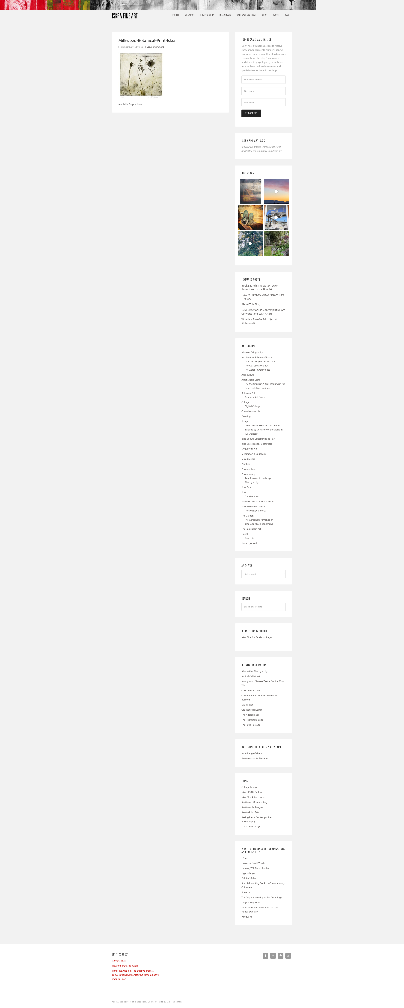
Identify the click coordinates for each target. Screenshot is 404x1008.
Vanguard (246, 916)
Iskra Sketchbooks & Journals (256, 443)
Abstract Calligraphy (252, 352)
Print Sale (246, 487)
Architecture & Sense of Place (256, 357)
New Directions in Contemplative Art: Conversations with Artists (263, 311)
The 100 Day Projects (255, 510)
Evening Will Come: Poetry (255, 868)
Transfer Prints (252, 496)
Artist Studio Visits (250, 379)
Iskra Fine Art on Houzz (253, 797)
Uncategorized (249, 543)
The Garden (247, 515)
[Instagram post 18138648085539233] (276, 191)
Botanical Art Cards (254, 397)
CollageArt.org (249, 787)
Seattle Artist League (252, 807)
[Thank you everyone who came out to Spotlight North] (276, 243)
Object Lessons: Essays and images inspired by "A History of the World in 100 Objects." (264, 429)
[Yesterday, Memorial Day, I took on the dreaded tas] (250, 217)
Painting (245, 463)
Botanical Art (248, 393)
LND (169, 1002)
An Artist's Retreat (250, 676)
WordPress (178, 1002)
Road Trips (250, 538)
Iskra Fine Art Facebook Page (256, 637)
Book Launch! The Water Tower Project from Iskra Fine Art (259, 287)
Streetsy (245, 892)
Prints (244, 492)
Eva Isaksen (247, 704)
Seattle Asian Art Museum (254, 758)
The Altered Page (250, 714)
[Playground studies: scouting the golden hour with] (250, 191)
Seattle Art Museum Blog (254, 802)
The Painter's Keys (250, 826)
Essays (244, 421)
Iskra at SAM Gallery (251, 792)
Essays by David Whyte (253, 863)
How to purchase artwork (125, 965)
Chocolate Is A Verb (251, 690)
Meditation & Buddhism (253, 453)
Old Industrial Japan (251, 709)
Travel (244, 533)
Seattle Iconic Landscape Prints (257, 501)
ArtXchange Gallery (251, 753)
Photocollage (248, 469)
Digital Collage (252, 406)
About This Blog (250, 304)
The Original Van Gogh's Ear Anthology (261, 897)
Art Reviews (247, 374)
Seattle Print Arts (250, 812)
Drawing (246, 416)
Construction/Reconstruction (260, 361)
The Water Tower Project (257, 369)
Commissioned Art (251, 411)
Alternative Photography (254, 671)
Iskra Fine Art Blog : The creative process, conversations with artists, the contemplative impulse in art (135, 974)
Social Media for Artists (253, 506)
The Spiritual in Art (251, 528)
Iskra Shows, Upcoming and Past (258, 438)
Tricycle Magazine (250, 902)
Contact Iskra (119, 960)
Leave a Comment (155, 46)
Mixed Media (248, 458)
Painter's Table (248, 878)
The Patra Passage (250, 724)
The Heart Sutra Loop (252, 719)
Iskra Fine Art (125, 14)
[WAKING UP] (250, 243)
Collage (245, 402)
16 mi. (244, 858)
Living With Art (249, 448)
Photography (248, 474)
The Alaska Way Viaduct (257, 365)
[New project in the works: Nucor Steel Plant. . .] (276, 217)
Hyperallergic (248, 873)
